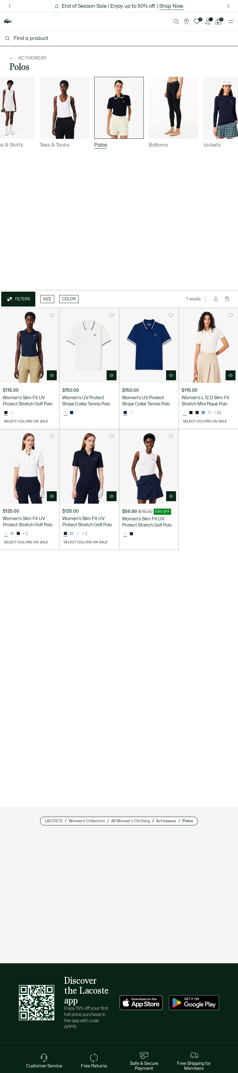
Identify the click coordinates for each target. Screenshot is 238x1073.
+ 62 (217, 413)
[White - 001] (12, 413)
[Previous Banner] (9, 6)
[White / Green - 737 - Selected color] (65, 413)
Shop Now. (171, 6)
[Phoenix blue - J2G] (209, 413)
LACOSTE (54, 821)
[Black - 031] (191, 413)
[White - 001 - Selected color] (185, 413)
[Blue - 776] (203, 413)
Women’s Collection (87, 821)
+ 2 (25, 534)
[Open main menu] (230, 21)
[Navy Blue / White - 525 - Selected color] (65, 533)
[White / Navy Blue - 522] (78, 533)
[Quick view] (52, 375)
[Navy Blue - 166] (197, 413)
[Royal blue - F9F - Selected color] (125, 413)
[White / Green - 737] (131, 413)
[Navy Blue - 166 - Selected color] (6, 413)
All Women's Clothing (130, 821)
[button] (176, 21)
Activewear (166, 821)
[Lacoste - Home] (8, 21)
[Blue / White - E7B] (12, 533)
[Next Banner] (228, 6)
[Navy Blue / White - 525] (18, 533)
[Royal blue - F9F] (71, 413)
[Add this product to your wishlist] (52, 315)
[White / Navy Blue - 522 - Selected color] (6, 533)
